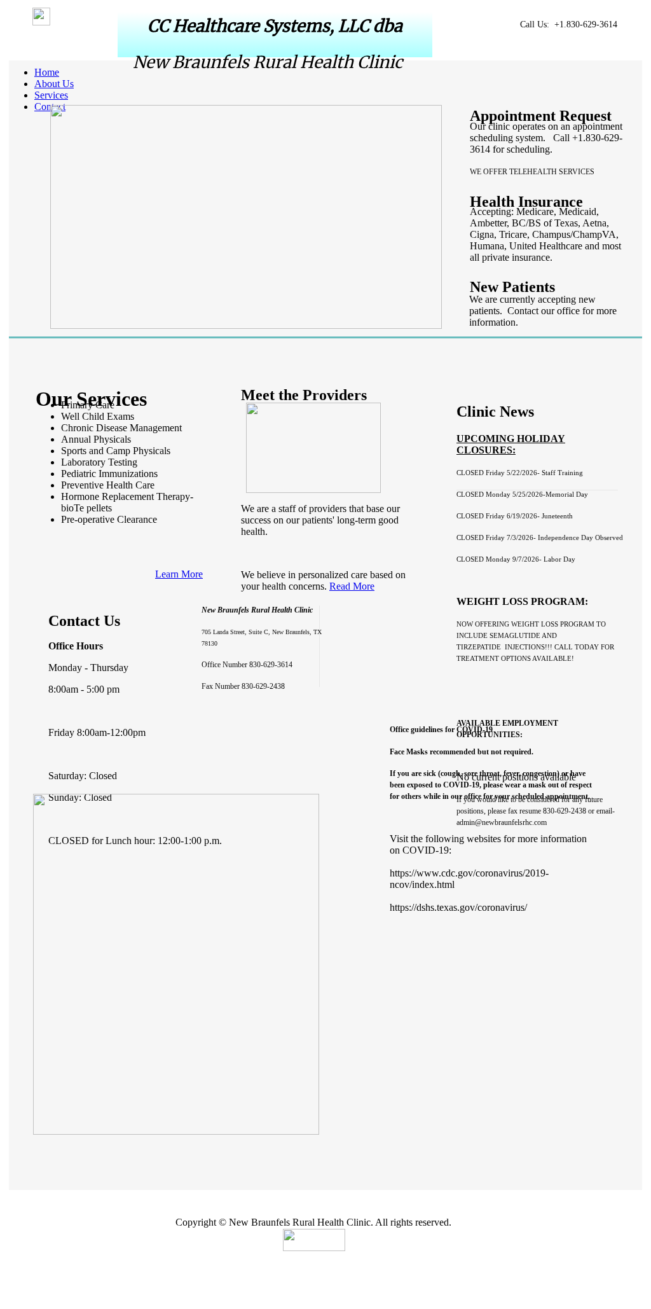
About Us (54, 83)
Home (46, 72)
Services (51, 95)
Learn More (179, 574)
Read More (351, 586)
